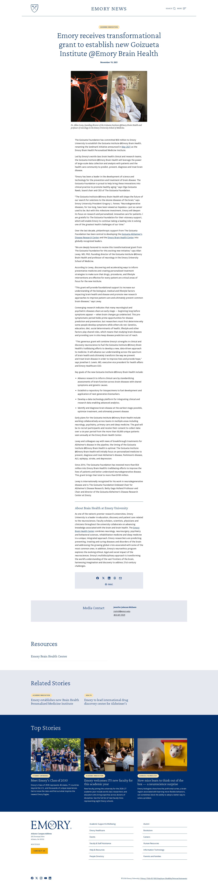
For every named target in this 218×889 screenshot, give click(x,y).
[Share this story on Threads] (114, 578)
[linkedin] (50, 878)
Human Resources (151, 843)
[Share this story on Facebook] (97, 578)
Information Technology (153, 850)
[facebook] (32, 878)
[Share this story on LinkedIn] (109, 578)
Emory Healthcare (97, 830)
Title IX (150, 878)
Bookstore (147, 830)
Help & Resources (97, 850)
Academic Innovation (109, 27)
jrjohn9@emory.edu (122, 611)
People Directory (97, 856)
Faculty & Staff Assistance (100, 843)
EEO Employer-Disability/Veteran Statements (170, 878)
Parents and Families (152, 856)
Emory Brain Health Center (121, 237)
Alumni (146, 824)
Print (110, 584)
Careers (146, 837)
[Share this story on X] (103, 578)
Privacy (143, 878)
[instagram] (41, 878)
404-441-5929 (119, 615)
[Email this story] (120, 578)
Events (92, 837)
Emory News (109, 8)
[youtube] (45, 878)
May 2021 (126, 146)
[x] (36, 878)
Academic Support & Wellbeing (103, 824)
